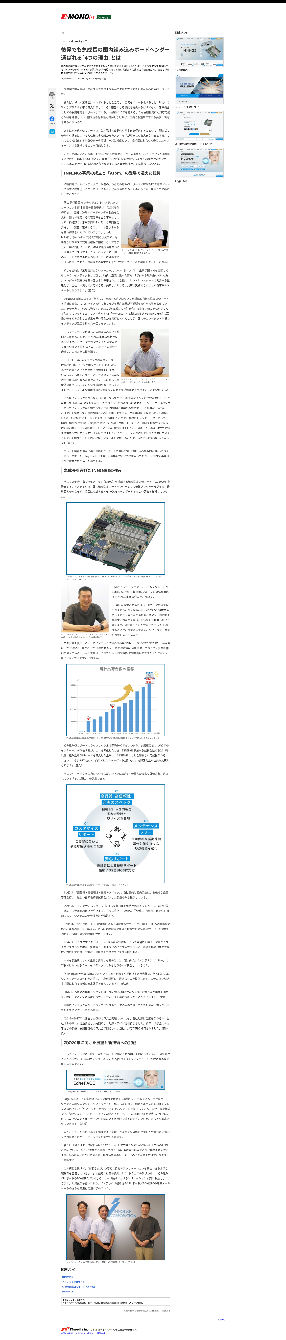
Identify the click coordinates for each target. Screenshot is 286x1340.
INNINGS (67, 1277)
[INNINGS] (199, 52)
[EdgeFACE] (199, 163)
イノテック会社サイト (73, 1281)
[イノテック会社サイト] (199, 89)
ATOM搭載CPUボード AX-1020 (78, 1286)
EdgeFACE (67, 1291)
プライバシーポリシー (85, 1333)
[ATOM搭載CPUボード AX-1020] (199, 126)
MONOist (86, 16)
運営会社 (101, 1333)
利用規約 (221, 1319)
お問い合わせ (67, 1333)
